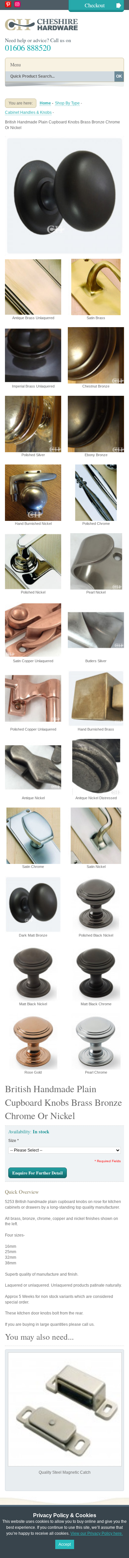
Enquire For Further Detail (37, 1172)
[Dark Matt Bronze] (64, 138)
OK (119, 76)
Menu (15, 64)
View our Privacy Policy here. (96, 1533)
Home (45, 103)
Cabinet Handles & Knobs (28, 112)
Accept (65, 1544)
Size (13, 1140)
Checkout (95, 5)
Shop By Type (67, 103)
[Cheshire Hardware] (64, 24)
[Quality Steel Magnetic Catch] (65, 1409)
